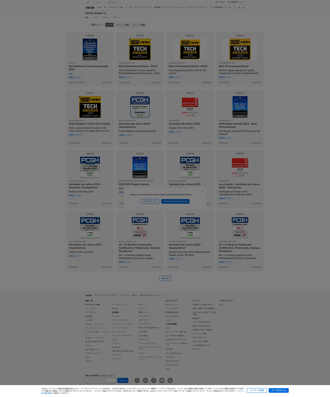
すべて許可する (278, 390)
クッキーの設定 (257, 390)
